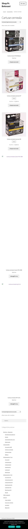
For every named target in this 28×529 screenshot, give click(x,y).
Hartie (6, 437)
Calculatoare (8, 462)
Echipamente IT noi (7, 457)
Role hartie (7, 442)
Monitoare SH (8, 490)
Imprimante (8, 467)
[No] (26, 524)
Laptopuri (7, 470)
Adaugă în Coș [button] (14, 276)
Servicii (5, 497)
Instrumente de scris (10, 439)
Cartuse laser (8, 452)
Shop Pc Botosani (6, 5)
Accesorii (7, 460)
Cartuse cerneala (9, 449)
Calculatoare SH (9, 480)
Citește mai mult (14, 62)
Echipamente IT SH (7, 475)
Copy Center (8, 500)
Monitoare (7, 472)
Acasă (4, 11)
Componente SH (9, 482)
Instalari (7, 505)
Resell (6, 492)
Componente (8, 465)
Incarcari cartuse (9, 502)
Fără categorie (6, 495)
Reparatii (7, 507)
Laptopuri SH (8, 487)
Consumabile (10, 11)
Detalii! (18, 526)
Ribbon (6, 454)
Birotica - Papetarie (7, 432)
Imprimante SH (8, 485)
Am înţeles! (11, 526)
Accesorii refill (8, 447)
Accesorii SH (8, 477)
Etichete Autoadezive (10, 434)
